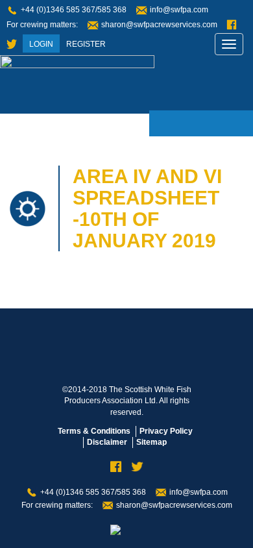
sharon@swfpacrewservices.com (159, 24)
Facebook (231, 25)
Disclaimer (107, 442)
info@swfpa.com (179, 9)
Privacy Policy (166, 431)
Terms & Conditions (94, 431)
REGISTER (86, 44)
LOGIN (41, 44)
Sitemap (151, 442)
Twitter (11, 44)
